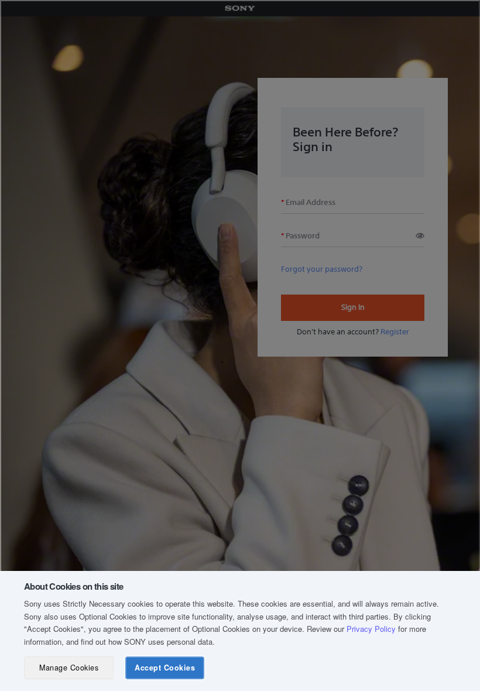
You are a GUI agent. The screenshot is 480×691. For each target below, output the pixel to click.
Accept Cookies (165, 667)
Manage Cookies (68, 667)
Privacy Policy (371, 628)
